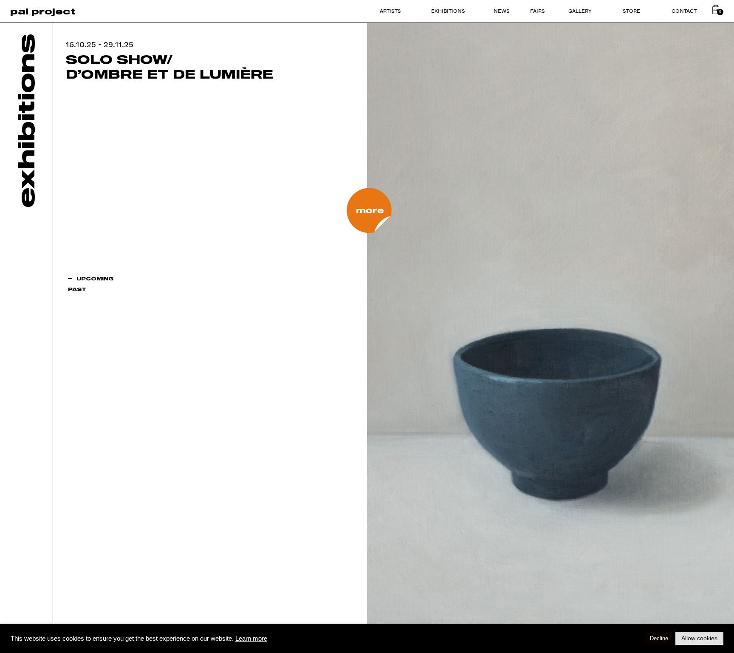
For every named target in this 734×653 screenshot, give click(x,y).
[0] (715, 9)
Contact (684, 10)
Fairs (537, 10)
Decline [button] (659, 638)
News (502, 10)
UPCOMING (94, 278)
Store (631, 10)
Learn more (251, 638)
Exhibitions (448, 10)
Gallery (580, 10)
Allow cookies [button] (699, 638)
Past (77, 289)
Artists (390, 10)
